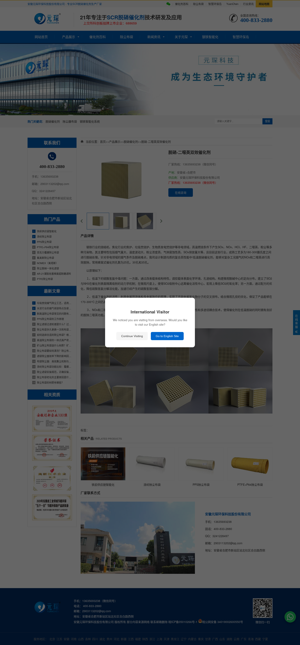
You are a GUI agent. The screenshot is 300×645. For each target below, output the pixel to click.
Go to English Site (167, 336)
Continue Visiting (132, 336)
